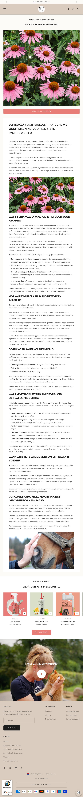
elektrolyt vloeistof (68, 622)
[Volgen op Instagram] (10, 768)
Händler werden (72, 711)
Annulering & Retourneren (13, 753)
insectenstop (15, 622)
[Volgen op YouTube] (16, 768)
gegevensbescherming (12, 745)
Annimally (15, 618)
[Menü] (11, 781)
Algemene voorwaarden (12, 749)
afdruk (5, 741)
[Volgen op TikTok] (21, 768)
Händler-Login (71, 715)
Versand (6, 757)
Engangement (50, 719)
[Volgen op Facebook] (4, 768)
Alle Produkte (41, 632)
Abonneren (12, 728)
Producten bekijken (41, 111)
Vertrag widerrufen (10, 761)
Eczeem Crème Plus (41, 622)
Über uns (48, 711)
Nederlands (50, 774)
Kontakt (48, 715)
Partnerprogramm (73, 719)
